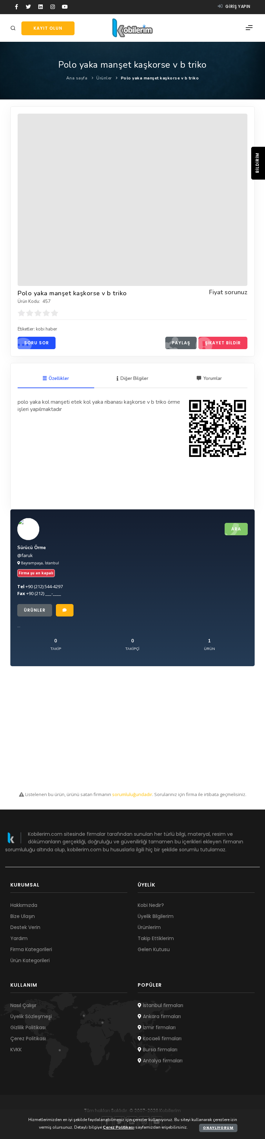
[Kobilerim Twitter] (28, 7)
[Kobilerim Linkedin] (41, 7)
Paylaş (181, 343)
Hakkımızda (23, 905)
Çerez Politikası (28, 1038)
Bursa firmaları (159, 1049)
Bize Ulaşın (22, 916)
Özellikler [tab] (59, 378)
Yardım (19, 938)
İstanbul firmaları (162, 1005)
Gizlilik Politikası (28, 1027)
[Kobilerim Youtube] (65, 7)
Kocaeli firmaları (161, 1038)
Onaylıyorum (218, 1127)
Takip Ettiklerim (156, 938)
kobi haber (46, 329)
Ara (236, 529)
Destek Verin (25, 927)
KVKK (16, 1049)
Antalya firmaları (162, 1060)
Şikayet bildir (223, 343)
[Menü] (249, 28)
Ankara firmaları (161, 1016)
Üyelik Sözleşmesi (31, 1016)
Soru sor (36, 343)
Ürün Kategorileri (30, 960)
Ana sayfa (77, 78)
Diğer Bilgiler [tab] (134, 378)
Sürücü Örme (31, 548)
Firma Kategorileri (31, 949)
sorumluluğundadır (132, 794)
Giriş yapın (237, 6)
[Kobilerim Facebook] (16, 7)
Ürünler (104, 78)
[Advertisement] (132, 728)
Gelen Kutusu (154, 949)
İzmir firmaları (158, 1027)
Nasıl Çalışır (23, 1005)
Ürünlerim (149, 927)
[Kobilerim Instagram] (53, 7)
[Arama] (14, 28)
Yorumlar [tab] (212, 378)
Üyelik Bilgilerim (156, 916)
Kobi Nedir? (151, 905)
